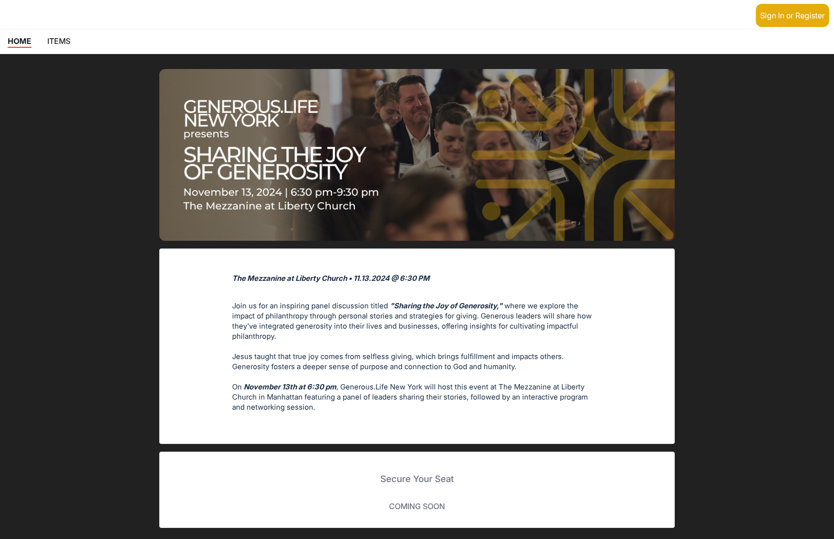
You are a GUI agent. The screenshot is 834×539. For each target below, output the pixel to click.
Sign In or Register (792, 15)
